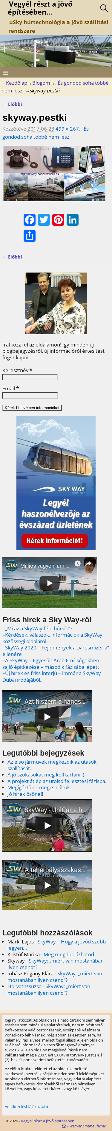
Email (10, 388)
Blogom (41, 82)
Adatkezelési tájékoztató (26, 1106)
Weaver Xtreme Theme (87, 1126)
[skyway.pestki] (54, 177)
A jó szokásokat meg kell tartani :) (45, 774)
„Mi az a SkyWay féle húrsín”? (38, 628)
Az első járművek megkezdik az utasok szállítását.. (51, 765)
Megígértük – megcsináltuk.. (39, 787)
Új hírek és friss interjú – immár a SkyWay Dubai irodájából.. (51, 676)
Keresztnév (17, 370)
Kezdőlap (16, 82)
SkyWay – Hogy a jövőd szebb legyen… (56, 944)
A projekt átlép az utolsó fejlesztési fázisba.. (57, 781)
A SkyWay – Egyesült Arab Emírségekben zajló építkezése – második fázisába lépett (50, 663)
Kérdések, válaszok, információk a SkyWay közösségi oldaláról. (52, 638)
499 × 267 (67, 128)
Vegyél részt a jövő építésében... (49, 1121)
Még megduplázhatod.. (70, 954)
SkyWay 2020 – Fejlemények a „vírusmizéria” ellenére (55, 650)
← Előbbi (12, 104)
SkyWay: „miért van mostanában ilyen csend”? (55, 964)
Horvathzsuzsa (24, 986)
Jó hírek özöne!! (25, 793)
